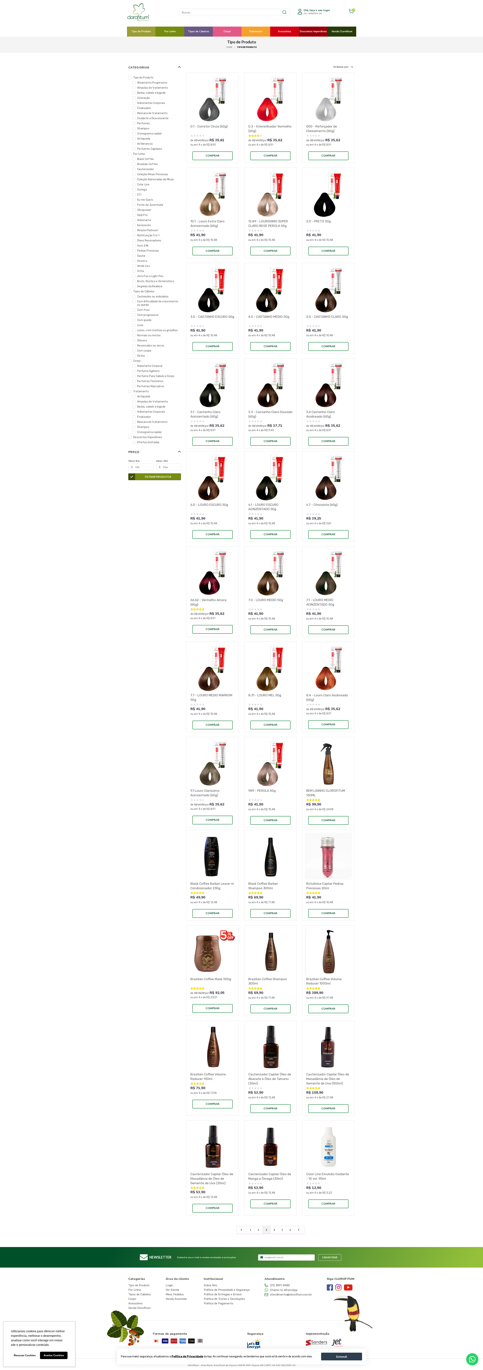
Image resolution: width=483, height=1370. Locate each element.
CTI (139, 194)
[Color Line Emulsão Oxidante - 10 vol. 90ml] (328, 1146)
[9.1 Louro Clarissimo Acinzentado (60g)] (212, 763)
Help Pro (142, 215)
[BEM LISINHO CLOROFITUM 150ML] (328, 763)
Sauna (141, 255)
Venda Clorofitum (341, 31)
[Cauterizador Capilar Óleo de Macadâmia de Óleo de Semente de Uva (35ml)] (212, 1146)
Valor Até (162, 460)
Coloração (143, 98)
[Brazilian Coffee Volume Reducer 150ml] (212, 1046)
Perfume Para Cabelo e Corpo (156, 376)
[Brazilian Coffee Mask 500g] (212, 951)
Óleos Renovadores (149, 240)
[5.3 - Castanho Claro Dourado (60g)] (270, 384)
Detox (141, 355)
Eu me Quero (145, 199)
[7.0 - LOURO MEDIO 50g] (270, 572)
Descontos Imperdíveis (313, 31)
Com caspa (144, 350)
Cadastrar (329, 1257)
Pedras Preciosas (148, 250)
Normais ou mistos (149, 335)
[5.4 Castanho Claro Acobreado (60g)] (328, 384)
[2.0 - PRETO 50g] (328, 193)
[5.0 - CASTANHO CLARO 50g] (328, 289)
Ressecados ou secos (150, 345)
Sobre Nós (210, 1285)
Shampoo (143, 128)
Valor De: (134, 460)
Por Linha (169, 31)
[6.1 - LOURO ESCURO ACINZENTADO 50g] (270, 477)
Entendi (341, 1356)
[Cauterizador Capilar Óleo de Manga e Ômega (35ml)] (270, 1146)
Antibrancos (145, 143)
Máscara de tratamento (152, 113)
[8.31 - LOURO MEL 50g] (270, 667)
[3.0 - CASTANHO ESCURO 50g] (212, 289)
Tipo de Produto (141, 31)
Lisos (140, 325)
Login (169, 1285)
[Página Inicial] (146, 12)
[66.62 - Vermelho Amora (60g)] (212, 572)
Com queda (144, 320)
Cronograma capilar (149, 133)
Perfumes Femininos (150, 381)
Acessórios (284, 31)
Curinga (142, 189)
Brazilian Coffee (147, 164)
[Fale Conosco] (472, 1359)
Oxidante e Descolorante (152, 118)
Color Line (143, 184)
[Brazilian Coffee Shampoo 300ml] (270, 951)
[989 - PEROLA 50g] (270, 763)
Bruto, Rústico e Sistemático (155, 281)
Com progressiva (147, 315)
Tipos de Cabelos (198, 31)
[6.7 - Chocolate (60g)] (328, 477)
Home (229, 47)
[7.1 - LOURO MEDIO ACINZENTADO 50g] (328, 572)
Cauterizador (145, 169)
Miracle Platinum (147, 230)
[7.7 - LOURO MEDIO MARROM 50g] (212, 667)
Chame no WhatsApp (284, 1290)
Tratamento (255, 31)
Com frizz (143, 310)
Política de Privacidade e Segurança (227, 1290)
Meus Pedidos (175, 1294)
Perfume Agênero (148, 371)
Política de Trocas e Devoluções (224, 1299)
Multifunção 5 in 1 (148, 235)
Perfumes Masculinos (150, 386)
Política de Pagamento (218, 1303)
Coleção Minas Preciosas (152, 174)
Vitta (140, 271)
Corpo (227, 31)
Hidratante (144, 220)
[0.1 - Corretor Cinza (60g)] (212, 98)
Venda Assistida (176, 1299)
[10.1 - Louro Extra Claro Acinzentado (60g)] (212, 193)
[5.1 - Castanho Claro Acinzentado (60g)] (212, 384)
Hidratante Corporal (149, 366)
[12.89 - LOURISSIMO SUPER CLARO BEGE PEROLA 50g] (270, 193)
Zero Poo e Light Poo (150, 276)
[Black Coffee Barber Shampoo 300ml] (270, 856)
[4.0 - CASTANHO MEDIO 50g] (270, 289)
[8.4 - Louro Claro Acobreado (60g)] (328, 667)
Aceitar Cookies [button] (54, 1355)
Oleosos (142, 340)
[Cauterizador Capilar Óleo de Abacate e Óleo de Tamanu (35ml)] (270, 1046)
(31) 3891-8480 (280, 1285)
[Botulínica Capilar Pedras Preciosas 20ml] (328, 856)
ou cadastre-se (317, 12)
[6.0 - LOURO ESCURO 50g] (212, 477)
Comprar (212, 155)
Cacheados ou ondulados (152, 296)
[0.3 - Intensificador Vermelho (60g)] (270, 98)
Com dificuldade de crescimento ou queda (157, 303)
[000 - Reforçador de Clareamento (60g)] (328, 98)
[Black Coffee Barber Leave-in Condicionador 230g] (212, 856)
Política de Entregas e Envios (223, 1294)
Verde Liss (143, 266)
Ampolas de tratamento (152, 87)
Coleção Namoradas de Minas (155, 179)
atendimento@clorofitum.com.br (291, 1294)
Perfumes (143, 123)
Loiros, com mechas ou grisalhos (157, 330)
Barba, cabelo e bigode (151, 92)
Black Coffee (145, 159)
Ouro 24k (142, 245)
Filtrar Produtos (158, 476)
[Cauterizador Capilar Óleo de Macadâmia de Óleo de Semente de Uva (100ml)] (328, 1046)
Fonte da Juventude (150, 205)
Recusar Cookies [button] (25, 1355)
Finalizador (144, 108)
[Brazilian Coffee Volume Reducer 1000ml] (328, 951)
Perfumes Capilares (149, 149)
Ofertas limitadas (148, 442)
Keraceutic (144, 225)
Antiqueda (143, 138)
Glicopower (144, 210)
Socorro (142, 261)
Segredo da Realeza (149, 286)
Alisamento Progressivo (152, 82)
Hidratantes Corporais (151, 103)
